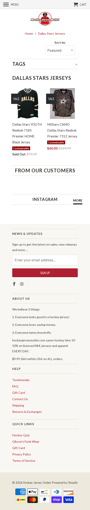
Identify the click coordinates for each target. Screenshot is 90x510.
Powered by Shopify (65, 482)
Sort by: (60, 42)
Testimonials (21, 380)
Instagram (45, 199)
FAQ (15, 386)
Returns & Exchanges (27, 412)
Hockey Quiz (20, 435)
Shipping (18, 405)
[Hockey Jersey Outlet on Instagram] (22, 284)
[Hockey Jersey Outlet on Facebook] (14, 284)
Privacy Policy (21, 454)
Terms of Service (23, 460)
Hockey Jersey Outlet (37, 482)
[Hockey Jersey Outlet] (45, 19)
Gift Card (18, 392)
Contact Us (20, 399)
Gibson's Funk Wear (25, 441)
